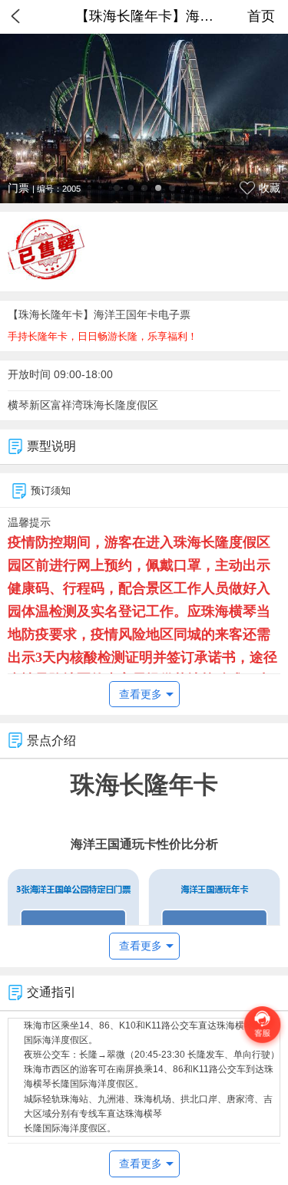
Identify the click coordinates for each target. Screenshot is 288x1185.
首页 (261, 16)
